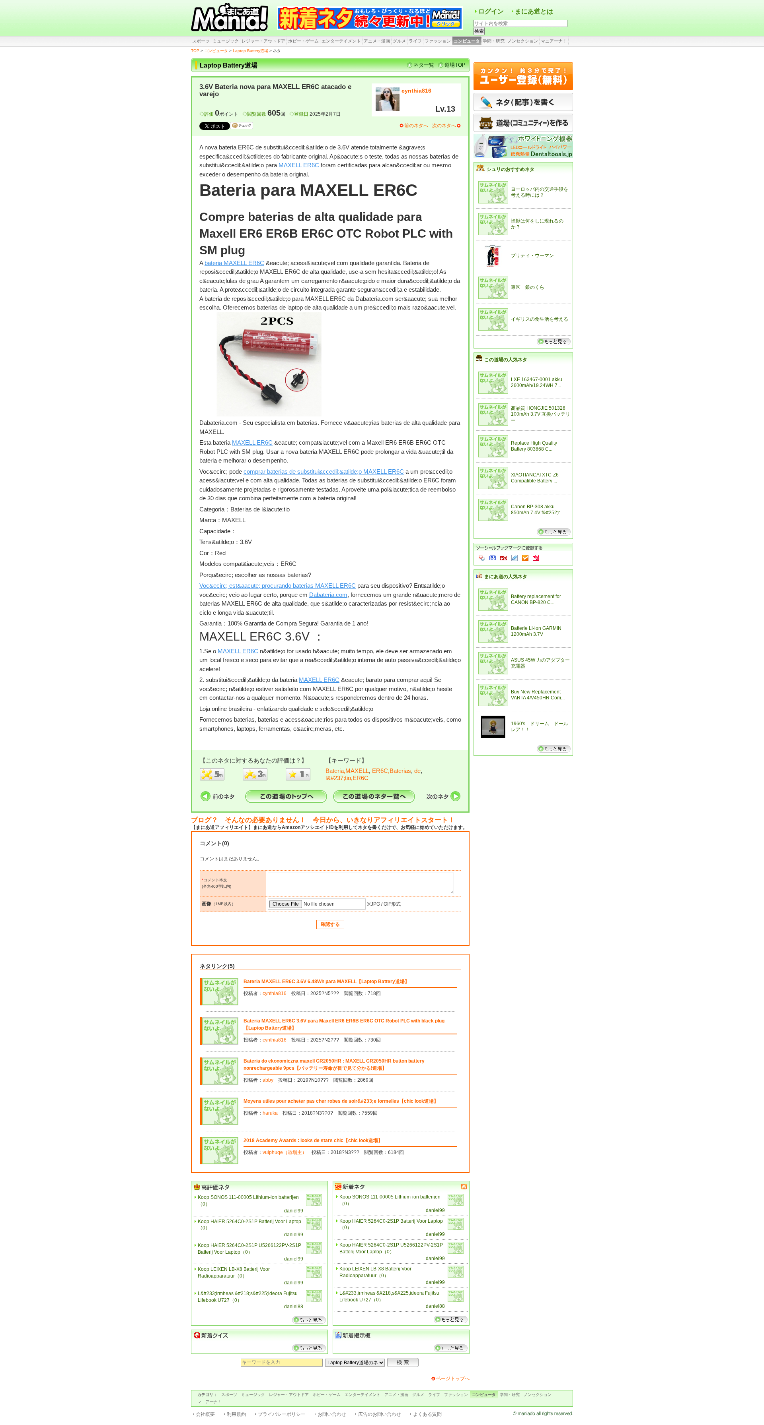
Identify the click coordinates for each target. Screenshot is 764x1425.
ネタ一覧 (423, 65)
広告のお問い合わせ (379, 1414)
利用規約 (236, 1414)
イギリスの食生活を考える (539, 319)
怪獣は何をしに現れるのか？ (537, 224)
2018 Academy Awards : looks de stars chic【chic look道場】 (313, 1140)
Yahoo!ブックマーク (482, 558)
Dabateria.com (328, 594)
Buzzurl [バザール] (503, 558)
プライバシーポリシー (282, 1414)
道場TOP (455, 65)
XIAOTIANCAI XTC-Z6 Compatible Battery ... (535, 478)
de (417, 770)
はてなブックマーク (492, 558)
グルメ (399, 41)
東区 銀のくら (527, 287)
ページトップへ (453, 1378)
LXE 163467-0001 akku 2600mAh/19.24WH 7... (536, 383)
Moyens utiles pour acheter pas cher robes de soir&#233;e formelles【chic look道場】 (341, 1101)
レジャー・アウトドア (263, 41)
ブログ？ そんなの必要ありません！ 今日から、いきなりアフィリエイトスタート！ (323, 820)
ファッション (438, 41)
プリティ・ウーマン (532, 255)
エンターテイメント (341, 41)
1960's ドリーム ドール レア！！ (540, 727)
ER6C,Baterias (391, 770)
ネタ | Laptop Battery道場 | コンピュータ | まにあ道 (231, 18)
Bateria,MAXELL (347, 770)
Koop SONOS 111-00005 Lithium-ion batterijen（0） (248, 1201)
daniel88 (293, 1306)
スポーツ (201, 41)
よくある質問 (427, 1414)
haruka (270, 1113)
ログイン (491, 11)
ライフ (415, 41)
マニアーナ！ (554, 41)
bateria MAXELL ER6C (234, 262)
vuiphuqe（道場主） (285, 1152)
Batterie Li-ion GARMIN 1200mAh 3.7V (536, 631)
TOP (195, 50)
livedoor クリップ (514, 558)
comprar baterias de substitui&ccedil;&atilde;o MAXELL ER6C (324, 471)
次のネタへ (444, 125)
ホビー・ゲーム (303, 41)
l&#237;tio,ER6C (346, 777)
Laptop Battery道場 (250, 50)
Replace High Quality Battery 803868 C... (534, 446)
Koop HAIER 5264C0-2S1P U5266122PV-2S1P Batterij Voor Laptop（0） (249, 1249)
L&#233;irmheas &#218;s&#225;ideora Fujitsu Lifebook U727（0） (248, 1297)
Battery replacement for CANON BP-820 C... (536, 600)
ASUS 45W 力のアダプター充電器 (540, 663)
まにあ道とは (534, 11)
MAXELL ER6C (299, 165)
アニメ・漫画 (377, 41)
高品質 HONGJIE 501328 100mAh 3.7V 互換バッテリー (540, 414)
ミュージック (225, 41)
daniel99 (293, 1211)
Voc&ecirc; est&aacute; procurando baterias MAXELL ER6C (277, 585)
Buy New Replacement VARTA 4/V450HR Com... (538, 695)
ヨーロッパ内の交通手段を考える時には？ (539, 192)
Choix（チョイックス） (525, 558)
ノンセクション (522, 41)
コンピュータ (467, 41)
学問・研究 (494, 41)
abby (268, 1080)
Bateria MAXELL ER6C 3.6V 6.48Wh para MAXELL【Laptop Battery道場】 (326, 981)
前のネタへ (416, 125)
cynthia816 (416, 90)
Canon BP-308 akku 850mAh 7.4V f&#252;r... (537, 510)
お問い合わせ (332, 1414)
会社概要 (205, 1414)
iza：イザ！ (536, 558)
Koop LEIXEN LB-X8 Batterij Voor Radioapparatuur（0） (234, 1272)
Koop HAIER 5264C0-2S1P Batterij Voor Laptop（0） (249, 1225)
